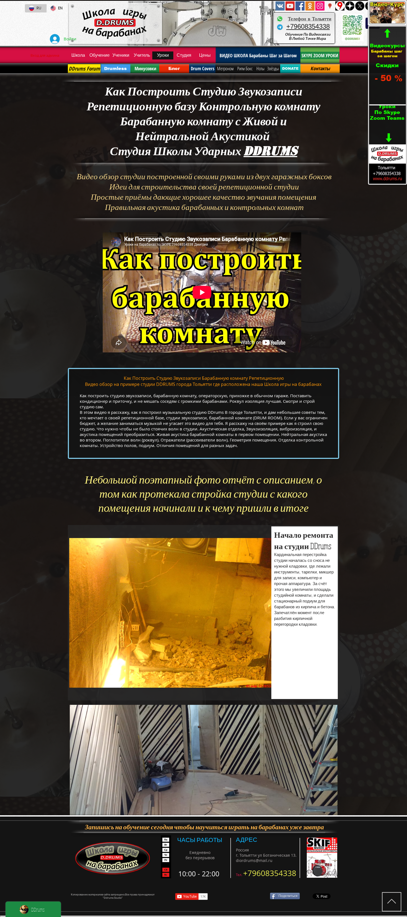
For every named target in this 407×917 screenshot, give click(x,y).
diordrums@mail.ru (254, 860)
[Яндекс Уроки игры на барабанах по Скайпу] (339, 6)
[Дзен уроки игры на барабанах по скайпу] (349, 6)
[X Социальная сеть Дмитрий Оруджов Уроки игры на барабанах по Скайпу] (359, 6)
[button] (203, 612)
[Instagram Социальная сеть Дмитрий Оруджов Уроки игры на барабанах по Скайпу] (319, 6)
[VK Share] (240, 896)
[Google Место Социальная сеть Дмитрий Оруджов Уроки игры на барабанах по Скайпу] (329, 6)
